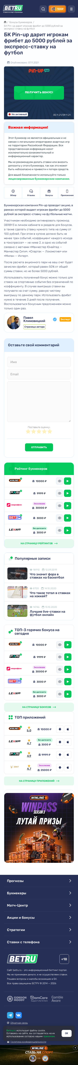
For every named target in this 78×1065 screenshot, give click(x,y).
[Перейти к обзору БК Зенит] (15, 767)
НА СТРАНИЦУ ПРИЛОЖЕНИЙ (36, 781)
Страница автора (34, 326)
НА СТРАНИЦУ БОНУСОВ (36, 707)
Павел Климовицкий (34, 319)
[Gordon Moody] (16, 999)
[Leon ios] (67, 742)
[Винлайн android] (59, 729)
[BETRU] (13, 9)
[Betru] (22, 959)
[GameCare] (39, 999)
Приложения (67, 195)
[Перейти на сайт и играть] (67, 481)
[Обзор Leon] (15, 530)
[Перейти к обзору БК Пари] (15, 754)
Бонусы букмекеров (20, 22)
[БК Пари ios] (67, 754)
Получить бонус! (39, 92)
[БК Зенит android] (59, 767)
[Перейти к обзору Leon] (15, 742)
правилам (49, 1036)
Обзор (13, 195)
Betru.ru (11, 1030)
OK (66, 1033)
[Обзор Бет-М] (15, 518)
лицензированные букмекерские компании (38, 179)
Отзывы (31, 195)
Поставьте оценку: (39, 427)
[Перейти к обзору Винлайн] (15, 729)
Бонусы (49, 195)
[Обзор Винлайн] (15, 481)
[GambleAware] (57, 999)
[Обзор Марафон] (15, 505)
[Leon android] (59, 742)
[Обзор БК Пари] (15, 493)
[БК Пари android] (59, 754)
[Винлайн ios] (67, 729)
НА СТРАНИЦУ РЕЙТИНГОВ (37, 543)
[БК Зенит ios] (67, 767)
